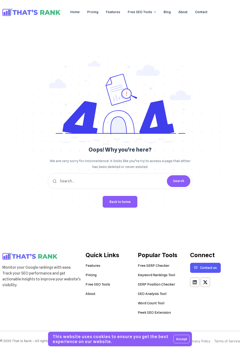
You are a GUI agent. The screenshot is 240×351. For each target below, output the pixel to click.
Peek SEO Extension (154, 312)
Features (93, 265)
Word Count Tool (151, 303)
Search (178, 181)
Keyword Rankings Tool (156, 275)
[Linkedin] (194, 282)
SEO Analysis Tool (152, 294)
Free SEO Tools (98, 284)
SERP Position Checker (156, 284)
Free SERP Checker (153, 265)
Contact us (208, 268)
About (90, 294)
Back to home (120, 202)
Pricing (91, 275)
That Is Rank (22, 341)
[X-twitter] (205, 282)
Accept (181, 339)
